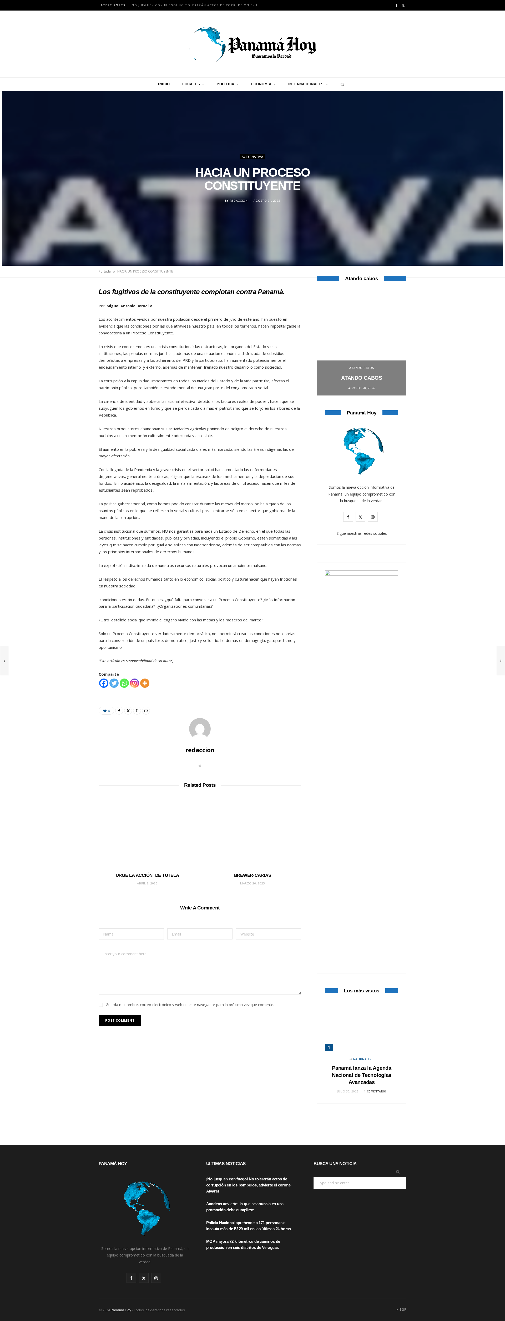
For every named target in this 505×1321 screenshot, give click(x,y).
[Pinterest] (74, 335)
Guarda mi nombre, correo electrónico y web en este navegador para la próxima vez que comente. (190, 1004)
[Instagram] (134, 683)
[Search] (341, 84)
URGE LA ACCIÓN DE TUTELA (147, 875)
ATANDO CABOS (361, 368)
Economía (261, 84)
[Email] (74, 348)
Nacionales (362, 1059)
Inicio (164, 84)
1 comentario (375, 1091)
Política (225, 84)
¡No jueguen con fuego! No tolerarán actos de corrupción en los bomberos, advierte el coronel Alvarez (248, 1185)
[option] (361, 342)
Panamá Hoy (121, 1310)
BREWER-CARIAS (252, 875)
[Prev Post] (4, 660)
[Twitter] (74, 321)
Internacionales (306, 84)
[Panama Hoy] (252, 44)
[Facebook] (74, 308)
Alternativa (252, 157)
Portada (105, 271)
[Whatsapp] (124, 683)
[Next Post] (501, 660)
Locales (191, 84)
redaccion (239, 200)
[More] (144, 683)
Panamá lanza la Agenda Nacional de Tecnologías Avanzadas (361, 1075)
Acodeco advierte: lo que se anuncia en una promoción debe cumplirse (197, 5)
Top (402, 1309)
